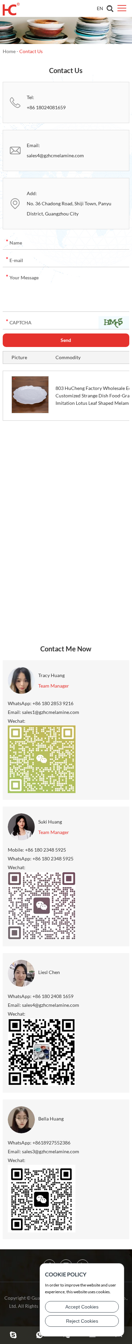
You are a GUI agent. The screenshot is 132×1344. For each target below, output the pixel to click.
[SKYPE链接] (13, 1335)
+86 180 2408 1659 (52, 996)
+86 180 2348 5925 (52, 858)
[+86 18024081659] (39, 1335)
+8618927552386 (51, 1142)
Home (9, 51)
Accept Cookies (81, 1307)
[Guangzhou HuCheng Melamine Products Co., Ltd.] (11, 8)
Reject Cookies (82, 1321)
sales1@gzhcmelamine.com (50, 712)
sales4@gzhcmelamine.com (55, 155)
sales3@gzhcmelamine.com (50, 1151)
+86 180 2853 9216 (52, 703)
